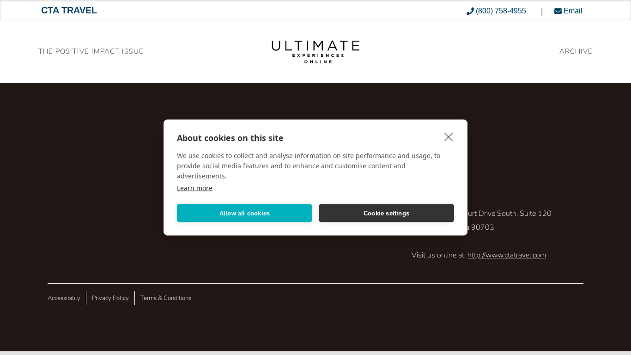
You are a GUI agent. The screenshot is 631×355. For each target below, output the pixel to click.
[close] (449, 136)
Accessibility (64, 298)
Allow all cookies (244, 212)
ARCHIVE (576, 51)
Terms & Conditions (165, 298)
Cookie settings (386, 212)
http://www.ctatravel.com (506, 255)
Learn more (194, 188)
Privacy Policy (110, 298)
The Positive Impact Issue (91, 51)
